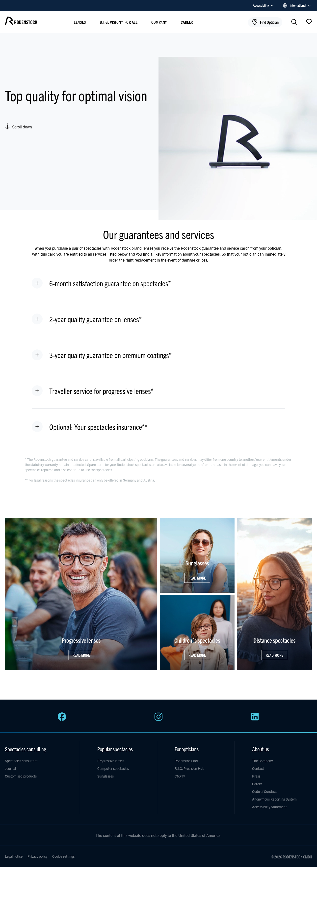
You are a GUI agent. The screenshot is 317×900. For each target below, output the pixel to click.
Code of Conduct (264, 791)
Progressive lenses (110, 760)
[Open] (309, 21)
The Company (262, 760)
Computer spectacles (113, 768)
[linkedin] (255, 719)
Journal (10, 768)
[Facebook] (62, 719)
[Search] (294, 22)
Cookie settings (63, 856)
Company (159, 22)
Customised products (21, 776)
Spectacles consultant (21, 760)
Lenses (80, 22)
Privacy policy (37, 856)
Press (256, 776)
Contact (258, 768)
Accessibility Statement (269, 806)
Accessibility (261, 5)
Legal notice (14, 856)
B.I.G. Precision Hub (189, 768)
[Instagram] (158, 719)
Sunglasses (105, 776)
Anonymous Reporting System (274, 799)
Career (187, 22)
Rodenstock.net (186, 760)
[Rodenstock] (21, 23)
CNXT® (180, 776)
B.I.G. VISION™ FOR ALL (118, 22)
